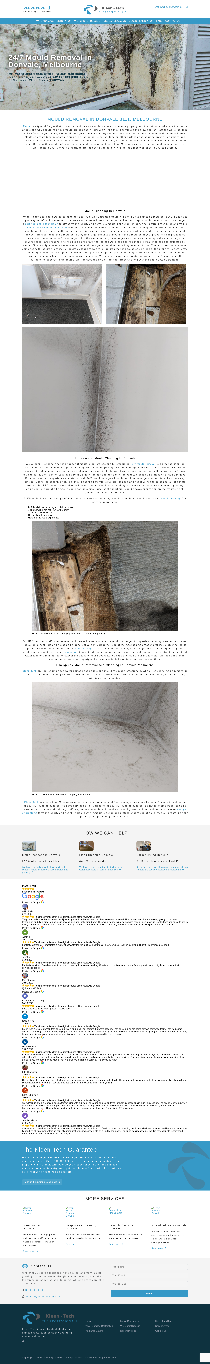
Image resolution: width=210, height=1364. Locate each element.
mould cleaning (170, 498)
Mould (27, 126)
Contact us (172, 21)
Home (88, 1321)
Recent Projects (128, 1331)
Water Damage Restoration (53, 21)
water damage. (83, 648)
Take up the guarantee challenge (40, 1182)
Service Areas (162, 1326)
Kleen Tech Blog (163, 1321)
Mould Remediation (141, 21)
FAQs (159, 21)
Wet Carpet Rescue (87, 21)
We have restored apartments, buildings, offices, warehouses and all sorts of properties (103, 868)
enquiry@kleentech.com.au (43, 1296)
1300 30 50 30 (34, 1290)
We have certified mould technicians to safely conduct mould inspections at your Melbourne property (45, 869)
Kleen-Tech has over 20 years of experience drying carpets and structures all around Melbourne (162, 868)
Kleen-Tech (29, 671)
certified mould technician (41, 224)
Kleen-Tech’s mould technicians (47, 227)
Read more (29, 1251)
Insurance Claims (114, 21)
